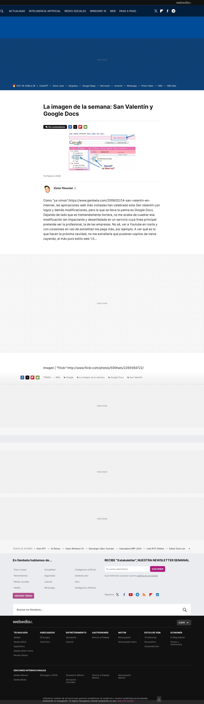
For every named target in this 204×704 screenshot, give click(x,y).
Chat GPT (41, 548)
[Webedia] (183, 2)
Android (118, 85)
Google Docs (117, 377)
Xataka (17, 637)
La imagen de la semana (92, 377)
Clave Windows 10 (75, 548)
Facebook (167, 11)
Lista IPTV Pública (156, 548)
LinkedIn (157, 594)
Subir (181, 622)
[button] (65, 188)
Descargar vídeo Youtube (102, 548)
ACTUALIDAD (17, 11)
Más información (125, 701)
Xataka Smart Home (23, 650)
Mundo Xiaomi (21, 655)
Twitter (156, 11)
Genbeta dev (81, 575)
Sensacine (71, 637)
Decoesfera (150, 642)
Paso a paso (20, 569)
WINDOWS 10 (98, 11)
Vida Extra (45, 642)
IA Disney (56, 548)
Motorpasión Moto (127, 642)
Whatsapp (132, 85)
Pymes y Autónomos (176, 643)
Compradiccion (151, 646)
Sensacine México (75, 675)
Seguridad (49, 575)
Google (69, 377)
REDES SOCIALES (75, 11)
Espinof (69, 642)
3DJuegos (45, 637)
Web (58, 377)
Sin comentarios (56, 127)
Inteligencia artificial (85, 569)
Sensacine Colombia (71, 680)
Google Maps (89, 85)
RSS (144, 594)
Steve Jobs (58, 85)
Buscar (185, 609)
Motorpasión (124, 637)
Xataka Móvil (20, 642)
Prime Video (147, 85)
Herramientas (21, 575)
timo (77, 581)
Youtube (130, 594)
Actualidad (49, 569)
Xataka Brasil (20, 679)
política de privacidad (147, 575)
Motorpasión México (124, 676)
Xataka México (21, 675)
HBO (160, 85)
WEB (113, 11)
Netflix (17, 587)
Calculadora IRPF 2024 (130, 548)
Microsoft (105, 85)
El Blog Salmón (178, 637)
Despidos (73, 85)
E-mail (85, 127)
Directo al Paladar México (100, 676)
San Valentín (136, 377)
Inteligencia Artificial (85, 587)
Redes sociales (21, 581)
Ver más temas (23, 595)
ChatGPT (43, 85)
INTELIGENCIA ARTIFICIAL (45, 11)
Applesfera (19, 646)
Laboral (48, 581)
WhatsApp (49, 587)
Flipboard (162, 11)
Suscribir (157, 569)
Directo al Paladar (100, 637)
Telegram (173, 11)
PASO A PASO (127, 11)
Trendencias (150, 637)
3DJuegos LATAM (49, 675)
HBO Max (171, 85)
